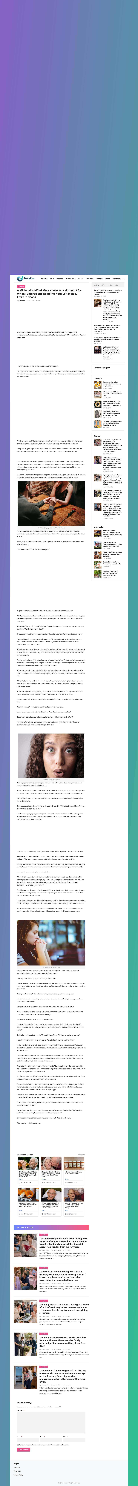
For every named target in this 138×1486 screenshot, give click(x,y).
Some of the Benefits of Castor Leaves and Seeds (112, 563)
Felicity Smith (45, 1250)
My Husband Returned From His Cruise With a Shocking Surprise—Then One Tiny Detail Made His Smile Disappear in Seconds (111, 352)
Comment (21, 1410)
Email (42, 1437)
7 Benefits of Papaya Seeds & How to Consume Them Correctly (112, 554)
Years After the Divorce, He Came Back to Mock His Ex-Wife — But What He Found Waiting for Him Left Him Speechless (107, 328)
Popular (96, 285)
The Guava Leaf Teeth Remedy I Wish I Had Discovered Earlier (110, 573)
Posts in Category (102, 367)
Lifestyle (98, 378)
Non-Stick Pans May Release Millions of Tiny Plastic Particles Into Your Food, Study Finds (107, 339)
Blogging (21, 286)
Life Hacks (98, 527)
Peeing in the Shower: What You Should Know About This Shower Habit (112, 423)
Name (19, 1437)
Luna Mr (22, 300)
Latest (103, 285)
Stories (97, 436)
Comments (110, 285)
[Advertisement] (51, 317)
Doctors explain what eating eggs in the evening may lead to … (112, 384)
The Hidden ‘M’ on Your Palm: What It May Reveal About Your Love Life (111, 413)
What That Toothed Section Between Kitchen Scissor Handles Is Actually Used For (112, 533)
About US (17, 1467)
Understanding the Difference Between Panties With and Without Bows (112, 544)
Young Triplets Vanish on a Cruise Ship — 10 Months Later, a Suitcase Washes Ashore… (108, 292)
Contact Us (17, 1471)
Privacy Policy (18, 1475)
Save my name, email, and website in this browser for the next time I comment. (44, 1445)
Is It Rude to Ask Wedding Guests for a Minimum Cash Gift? (112, 394)
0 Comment (66, 1250)
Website (66, 1437)
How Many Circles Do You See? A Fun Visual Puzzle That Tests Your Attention (112, 403)
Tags (116, 285)
